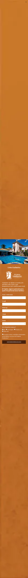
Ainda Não (6, 331)
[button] (26, 2)
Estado (4, 320)
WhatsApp (5, 307)
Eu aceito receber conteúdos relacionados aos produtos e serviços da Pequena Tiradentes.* (13, 336)
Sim (4, 329)
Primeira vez (18, 329)
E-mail (4, 301)
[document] (14, 289)
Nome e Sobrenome (7, 294)
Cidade (4, 314)
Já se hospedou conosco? (9, 327)
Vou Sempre (10, 329)
